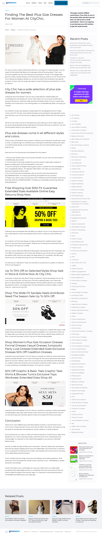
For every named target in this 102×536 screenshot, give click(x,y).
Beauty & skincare (78, 136)
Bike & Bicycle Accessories (80, 139)
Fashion (34, 3)
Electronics (75, 207)
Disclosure (68, 531)
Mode (73, 316)
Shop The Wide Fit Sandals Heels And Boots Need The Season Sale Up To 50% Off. (34, 294)
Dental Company (77, 181)
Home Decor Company (79, 280)
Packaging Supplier (78, 355)
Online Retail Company (79, 340)
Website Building (77, 432)
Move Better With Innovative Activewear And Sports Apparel (15, 519)
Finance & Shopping (78, 230)
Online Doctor (76, 328)
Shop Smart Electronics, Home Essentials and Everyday (86, 448)
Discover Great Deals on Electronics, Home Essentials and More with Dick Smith (82, 53)
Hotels (74, 289)
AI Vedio (74, 121)
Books (74, 148)
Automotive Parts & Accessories (82, 133)
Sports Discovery (77, 385)
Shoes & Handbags (78, 373)
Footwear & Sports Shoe (80, 245)
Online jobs (75, 334)
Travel (40, 3)
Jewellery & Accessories (79, 298)
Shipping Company (78, 370)
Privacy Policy (59, 531)
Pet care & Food (77, 358)
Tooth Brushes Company (80, 402)
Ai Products (75, 118)
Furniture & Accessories (79, 251)
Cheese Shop (76, 169)
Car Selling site (77, 163)
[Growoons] (9, 2)
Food (73, 236)
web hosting (76, 429)
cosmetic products (78, 175)
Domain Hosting (77, 193)
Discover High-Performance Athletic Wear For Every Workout (61, 520)
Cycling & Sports (77, 178)
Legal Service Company (79, 304)
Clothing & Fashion (78, 172)
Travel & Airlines (77, 414)
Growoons (75, 260)
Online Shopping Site (79, 349)
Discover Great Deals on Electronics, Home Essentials (86, 457)
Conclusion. (13, 420)
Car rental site (76, 160)
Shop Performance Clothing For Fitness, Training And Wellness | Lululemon (86, 520)
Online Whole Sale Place (80, 352)
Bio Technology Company (80, 145)
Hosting (74, 283)
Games (50, 3)
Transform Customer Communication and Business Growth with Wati (80, 60)
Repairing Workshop (78, 364)
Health (74, 265)
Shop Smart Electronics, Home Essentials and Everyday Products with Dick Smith (81, 45)
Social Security (76, 379)
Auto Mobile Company (79, 127)
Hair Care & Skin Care (79, 263)
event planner (76, 215)
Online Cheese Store (78, 319)
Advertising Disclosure (46, 531)
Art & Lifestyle (76, 124)
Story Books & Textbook (79, 388)
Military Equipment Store (80, 310)
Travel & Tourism (77, 417)
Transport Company (78, 408)
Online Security (77, 343)
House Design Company (80, 292)
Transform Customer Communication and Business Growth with (85, 466)
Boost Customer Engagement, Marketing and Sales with (86, 475)
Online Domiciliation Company (82, 331)
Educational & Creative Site (81, 198)
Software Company (78, 382)
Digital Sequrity (77, 187)
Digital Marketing (77, 184)
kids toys (74, 301)
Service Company (77, 367)
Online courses (77, 325)
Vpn (73, 423)
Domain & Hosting (78, 190)
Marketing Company (78, 307)
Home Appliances (77, 277)
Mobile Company (77, 313)
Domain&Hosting (77, 196)
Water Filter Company (79, 426)
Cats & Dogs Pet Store (79, 166)
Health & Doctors (77, 268)
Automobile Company (79, 130)
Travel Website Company (80, 420)
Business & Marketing (79, 157)
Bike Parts (75, 142)
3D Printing (75, 115)
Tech (45, 3)
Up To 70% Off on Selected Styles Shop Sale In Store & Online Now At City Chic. (34, 272)
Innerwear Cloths (77, 295)
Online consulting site (79, 322)
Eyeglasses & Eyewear (79, 218)
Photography (76, 361)
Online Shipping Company (80, 346)
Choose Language (61, 3)
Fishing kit (75, 233)
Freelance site (76, 248)
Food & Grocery (77, 239)
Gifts (73, 257)
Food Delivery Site (78, 242)
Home (28, 3)
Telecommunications (79, 399)
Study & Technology (78, 391)
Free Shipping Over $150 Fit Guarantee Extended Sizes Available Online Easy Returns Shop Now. (31, 191)
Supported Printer (78, 394)
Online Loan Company (79, 337)
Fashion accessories (78, 224)
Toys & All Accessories (79, 405)
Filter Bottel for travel (79, 227)
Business (75, 154)
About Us (27, 531)
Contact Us (34, 531)
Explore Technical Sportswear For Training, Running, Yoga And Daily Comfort (39, 520)
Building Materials (78, 151)
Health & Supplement (79, 271)
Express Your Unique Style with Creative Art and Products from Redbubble (80, 73)
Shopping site (76, 376)
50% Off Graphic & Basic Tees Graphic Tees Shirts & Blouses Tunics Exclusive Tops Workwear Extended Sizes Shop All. (33, 374)
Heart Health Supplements (81, 274)
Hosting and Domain (79, 286)
